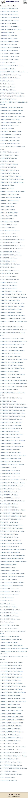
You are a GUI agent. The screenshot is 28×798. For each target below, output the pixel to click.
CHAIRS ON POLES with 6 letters (9, 152)
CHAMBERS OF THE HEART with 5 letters (12, 576)
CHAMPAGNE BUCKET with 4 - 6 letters (11, 671)
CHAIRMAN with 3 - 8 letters (8, 99)
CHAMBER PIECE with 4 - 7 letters (9, 534)
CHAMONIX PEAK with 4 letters (9, 613)
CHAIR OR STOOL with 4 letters (9, 26)
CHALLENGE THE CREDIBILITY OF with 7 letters (13, 359)
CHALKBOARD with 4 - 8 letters (9, 237)
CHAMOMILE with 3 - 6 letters (8, 607)
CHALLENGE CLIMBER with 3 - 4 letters (11, 312)
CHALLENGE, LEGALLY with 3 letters (10, 377)
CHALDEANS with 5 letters (7, 185)
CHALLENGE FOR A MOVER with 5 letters (12, 327)
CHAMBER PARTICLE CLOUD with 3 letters (12, 531)
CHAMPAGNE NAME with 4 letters (10, 735)
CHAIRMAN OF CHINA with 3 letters (10, 113)
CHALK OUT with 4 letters (7, 227)
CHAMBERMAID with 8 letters (8, 564)
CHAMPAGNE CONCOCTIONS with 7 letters (13, 692)
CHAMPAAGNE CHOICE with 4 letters (11, 639)
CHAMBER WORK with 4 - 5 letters (10, 552)
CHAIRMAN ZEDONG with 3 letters (10, 119)
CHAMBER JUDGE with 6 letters (9, 504)
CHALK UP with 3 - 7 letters (8, 234)
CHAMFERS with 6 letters (7, 601)
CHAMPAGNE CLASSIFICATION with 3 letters (13, 686)
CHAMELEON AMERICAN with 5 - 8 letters (12, 582)
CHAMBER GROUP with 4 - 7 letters (10, 477)
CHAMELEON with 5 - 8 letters (8, 579)
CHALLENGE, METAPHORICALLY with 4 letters (13, 380)
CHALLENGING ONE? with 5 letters (10, 437)
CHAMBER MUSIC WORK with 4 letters (11, 519)
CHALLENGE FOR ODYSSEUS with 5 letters (12, 350)
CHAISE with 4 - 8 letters (7, 161)
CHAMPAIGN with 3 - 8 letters (8, 771)
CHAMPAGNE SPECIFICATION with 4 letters (13, 747)
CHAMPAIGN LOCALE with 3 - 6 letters (11, 774)
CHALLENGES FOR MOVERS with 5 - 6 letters (12, 416)
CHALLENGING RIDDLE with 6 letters (10, 443)
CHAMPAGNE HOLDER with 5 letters (10, 728)
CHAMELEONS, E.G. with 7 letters (9, 595)
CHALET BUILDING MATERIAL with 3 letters (12, 191)
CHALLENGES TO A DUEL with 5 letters (11, 425)
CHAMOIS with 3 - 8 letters (7, 604)
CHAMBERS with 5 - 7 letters (8, 567)
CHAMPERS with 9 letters (7, 777)
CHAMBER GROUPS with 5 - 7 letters (10, 489)
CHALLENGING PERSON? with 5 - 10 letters (12, 440)
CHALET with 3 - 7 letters (7, 188)
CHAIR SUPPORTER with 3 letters (9, 56)
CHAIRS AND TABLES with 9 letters (10, 140)
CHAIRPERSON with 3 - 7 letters (9, 125)
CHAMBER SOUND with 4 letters (9, 546)
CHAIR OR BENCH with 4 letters (9, 14)
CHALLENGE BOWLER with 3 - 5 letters (11, 309)
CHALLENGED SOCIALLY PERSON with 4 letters (13, 383)
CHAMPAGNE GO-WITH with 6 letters (11, 725)
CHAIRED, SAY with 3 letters (8, 90)
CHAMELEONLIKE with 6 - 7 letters (10, 591)
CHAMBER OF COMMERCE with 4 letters (11, 525)
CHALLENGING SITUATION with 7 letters (12, 446)
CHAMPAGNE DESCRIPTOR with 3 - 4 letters (13, 698)
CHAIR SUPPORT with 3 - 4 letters (9, 53)
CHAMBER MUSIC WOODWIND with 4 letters (13, 516)
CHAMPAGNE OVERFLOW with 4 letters (11, 738)
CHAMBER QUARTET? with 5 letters (10, 540)
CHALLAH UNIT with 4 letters (8, 285)
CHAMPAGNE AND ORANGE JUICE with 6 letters (14, 648)
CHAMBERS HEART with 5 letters (9, 570)
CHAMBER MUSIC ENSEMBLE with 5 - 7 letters (13, 510)
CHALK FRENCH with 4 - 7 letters (9, 221)
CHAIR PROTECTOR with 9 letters (10, 47)
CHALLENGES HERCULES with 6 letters (11, 422)
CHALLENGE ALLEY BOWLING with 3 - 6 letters (13, 297)
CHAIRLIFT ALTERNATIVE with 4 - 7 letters (12, 93)
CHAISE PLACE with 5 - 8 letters (9, 164)
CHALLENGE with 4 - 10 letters (8, 288)
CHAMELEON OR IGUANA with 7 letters (11, 585)
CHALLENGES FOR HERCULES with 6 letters (12, 410)
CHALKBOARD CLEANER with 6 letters (11, 243)
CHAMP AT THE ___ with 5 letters (9, 625)
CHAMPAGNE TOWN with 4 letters (10, 759)
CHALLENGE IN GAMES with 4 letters (10, 356)
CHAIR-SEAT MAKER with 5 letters (10, 78)
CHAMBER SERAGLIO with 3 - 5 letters (11, 543)
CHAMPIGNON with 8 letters (8, 780)
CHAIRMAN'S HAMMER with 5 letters (10, 122)
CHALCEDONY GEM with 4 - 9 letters (10, 176)
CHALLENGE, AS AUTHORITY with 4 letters (12, 374)
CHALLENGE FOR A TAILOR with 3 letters (12, 338)
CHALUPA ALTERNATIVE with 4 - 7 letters (12, 464)
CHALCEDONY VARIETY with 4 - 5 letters (11, 182)
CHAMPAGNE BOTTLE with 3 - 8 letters (11, 662)
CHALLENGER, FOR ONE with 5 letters (11, 398)
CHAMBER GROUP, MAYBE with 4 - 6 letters (12, 483)
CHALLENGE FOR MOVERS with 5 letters (11, 347)
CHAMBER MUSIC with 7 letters (9, 507)
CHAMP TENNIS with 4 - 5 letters (9, 636)
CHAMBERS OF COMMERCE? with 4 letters (12, 573)
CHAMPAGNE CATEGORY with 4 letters (11, 677)
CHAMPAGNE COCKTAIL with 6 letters (11, 689)
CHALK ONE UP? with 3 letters (8, 224)
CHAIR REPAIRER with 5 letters (9, 50)
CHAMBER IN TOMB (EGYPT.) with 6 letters (12, 501)
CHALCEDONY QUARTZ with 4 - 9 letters (12, 179)
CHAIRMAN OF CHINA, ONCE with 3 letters (12, 116)
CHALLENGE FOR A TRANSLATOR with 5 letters (13, 341)
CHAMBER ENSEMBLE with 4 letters (10, 473)
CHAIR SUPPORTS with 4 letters (9, 59)
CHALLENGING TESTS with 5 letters (10, 452)
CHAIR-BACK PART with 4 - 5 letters (10, 75)
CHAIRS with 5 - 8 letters (7, 128)
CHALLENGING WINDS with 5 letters (10, 458)
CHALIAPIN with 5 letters (7, 206)
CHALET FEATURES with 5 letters (9, 194)
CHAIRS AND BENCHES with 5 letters (10, 134)
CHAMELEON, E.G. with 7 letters (9, 589)
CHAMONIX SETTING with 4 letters (10, 619)
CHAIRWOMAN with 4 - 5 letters (9, 155)
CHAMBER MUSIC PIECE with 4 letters (11, 513)
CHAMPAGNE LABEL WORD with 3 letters (12, 732)
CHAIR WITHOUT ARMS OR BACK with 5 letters (14, 72)
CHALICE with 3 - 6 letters (7, 209)
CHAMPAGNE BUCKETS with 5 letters (11, 674)
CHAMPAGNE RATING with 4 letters (10, 741)
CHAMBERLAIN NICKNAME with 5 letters (12, 558)
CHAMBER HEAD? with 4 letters (9, 495)
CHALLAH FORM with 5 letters (8, 282)
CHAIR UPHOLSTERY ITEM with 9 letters (11, 66)
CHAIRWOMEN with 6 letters (8, 158)
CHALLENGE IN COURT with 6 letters (10, 353)
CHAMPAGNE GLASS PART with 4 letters (11, 716)
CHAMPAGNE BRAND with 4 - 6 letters (11, 668)
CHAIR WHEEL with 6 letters (8, 69)
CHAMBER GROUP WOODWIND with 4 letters (13, 480)
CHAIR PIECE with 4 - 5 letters (8, 44)
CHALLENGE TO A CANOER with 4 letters (12, 362)
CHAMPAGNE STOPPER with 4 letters (11, 750)
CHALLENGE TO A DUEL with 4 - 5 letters (11, 365)
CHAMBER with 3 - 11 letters (8, 467)
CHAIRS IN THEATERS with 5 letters (10, 144)
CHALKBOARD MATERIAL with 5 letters (11, 249)
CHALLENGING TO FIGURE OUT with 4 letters (13, 455)
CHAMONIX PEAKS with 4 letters (9, 616)
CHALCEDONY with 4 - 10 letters (9, 173)
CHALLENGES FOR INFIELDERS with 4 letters (12, 413)
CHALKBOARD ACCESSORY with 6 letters (12, 240)
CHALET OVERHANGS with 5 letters (10, 197)
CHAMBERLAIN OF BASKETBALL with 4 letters (13, 561)
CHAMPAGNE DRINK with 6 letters (10, 704)
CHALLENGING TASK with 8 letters (10, 449)
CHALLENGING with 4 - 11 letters (9, 431)
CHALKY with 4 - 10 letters (7, 267)
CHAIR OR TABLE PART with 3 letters (10, 29)
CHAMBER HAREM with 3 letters (9, 492)
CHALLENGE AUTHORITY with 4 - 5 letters (12, 303)
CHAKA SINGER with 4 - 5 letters (9, 170)
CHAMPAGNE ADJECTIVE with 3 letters (11, 645)
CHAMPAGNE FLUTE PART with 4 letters (11, 710)
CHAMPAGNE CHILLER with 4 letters (10, 680)
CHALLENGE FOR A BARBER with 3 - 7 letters (13, 318)
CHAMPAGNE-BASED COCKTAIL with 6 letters (13, 768)
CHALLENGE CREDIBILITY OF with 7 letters (12, 315)
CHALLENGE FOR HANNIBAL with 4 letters (12, 344)
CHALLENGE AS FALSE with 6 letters (10, 300)
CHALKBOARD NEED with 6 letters (10, 252)
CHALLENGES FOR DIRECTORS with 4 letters (13, 404)
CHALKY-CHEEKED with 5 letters (9, 279)
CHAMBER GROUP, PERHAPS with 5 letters (12, 486)
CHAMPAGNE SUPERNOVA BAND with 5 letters (13, 753)
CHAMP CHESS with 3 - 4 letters (9, 628)
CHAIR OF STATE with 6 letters (9, 8)
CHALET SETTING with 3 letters (9, 200)
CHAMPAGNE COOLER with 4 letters (10, 695)
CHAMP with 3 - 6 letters (7, 622)
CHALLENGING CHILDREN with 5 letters (11, 434)
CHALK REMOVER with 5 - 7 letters (10, 231)
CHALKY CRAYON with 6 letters (9, 270)
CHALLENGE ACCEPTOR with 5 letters (11, 291)
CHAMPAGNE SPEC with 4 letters (9, 744)
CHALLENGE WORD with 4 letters (9, 371)
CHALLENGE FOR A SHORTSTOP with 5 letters (13, 330)
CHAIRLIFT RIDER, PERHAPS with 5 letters (12, 96)
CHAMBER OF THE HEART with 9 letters (11, 528)
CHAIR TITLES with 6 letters (8, 63)
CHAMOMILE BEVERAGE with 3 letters (11, 610)
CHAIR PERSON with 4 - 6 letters (9, 41)
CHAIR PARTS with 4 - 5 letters (9, 38)
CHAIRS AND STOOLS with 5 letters (10, 137)
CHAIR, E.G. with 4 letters (7, 81)
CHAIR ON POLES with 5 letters (9, 11)
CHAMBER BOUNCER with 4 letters (10, 470)
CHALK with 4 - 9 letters (7, 218)
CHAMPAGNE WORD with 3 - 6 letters (11, 765)
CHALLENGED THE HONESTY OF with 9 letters (13, 386)
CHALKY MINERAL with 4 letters (9, 273)
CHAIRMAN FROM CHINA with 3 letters (11, 110)
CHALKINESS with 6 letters (7, 261)
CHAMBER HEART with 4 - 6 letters (10, 498)
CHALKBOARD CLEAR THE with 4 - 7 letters (12, 246)
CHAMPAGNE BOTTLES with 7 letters (11, 665)
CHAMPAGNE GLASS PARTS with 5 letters (12, 719)
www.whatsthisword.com (14, 796)
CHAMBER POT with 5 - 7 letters (9, 537)
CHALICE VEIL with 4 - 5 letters (8, 215)
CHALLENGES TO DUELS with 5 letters (11, 428)
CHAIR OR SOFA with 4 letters (8, 23)
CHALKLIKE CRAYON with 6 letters (10, 264)
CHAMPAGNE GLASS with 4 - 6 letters (11, 713)
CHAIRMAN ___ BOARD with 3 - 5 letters (11, 107)
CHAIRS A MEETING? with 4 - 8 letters (11, 131)
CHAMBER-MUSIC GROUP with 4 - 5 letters (12, 555)
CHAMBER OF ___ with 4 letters (9, 522)
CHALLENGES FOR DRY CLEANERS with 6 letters (14, 407)
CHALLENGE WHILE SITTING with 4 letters (12, 368)
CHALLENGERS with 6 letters (8, 401)
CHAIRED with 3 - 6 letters (7, 87)
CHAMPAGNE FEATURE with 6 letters (11, 707)
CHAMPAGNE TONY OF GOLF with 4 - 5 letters (13, 756)
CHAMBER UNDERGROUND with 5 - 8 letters (13, 549)
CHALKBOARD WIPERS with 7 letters (10, 255)
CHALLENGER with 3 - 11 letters (9, 389)
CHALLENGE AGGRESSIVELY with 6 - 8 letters (13, 294)
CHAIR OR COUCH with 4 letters (9, 17)
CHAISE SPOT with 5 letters (8, 167)
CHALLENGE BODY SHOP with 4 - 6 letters (12, 306)
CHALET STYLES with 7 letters (8, 203)
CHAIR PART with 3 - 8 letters (8, 35)
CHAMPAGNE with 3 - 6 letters (8, 642)
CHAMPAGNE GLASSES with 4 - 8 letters (11, 722)
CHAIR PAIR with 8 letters (7, 32)
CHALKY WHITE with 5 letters (8, 276)
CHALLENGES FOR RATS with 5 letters (11, 419)
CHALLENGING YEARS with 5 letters (10, 461)
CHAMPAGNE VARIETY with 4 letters (10, 762)
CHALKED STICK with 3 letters (8, 258)
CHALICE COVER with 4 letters (9, 212)
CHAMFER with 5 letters (7, 598)
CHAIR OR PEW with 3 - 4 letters (9, 20)
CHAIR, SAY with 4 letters (7, 84)
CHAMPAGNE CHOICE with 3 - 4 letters (11, 683)
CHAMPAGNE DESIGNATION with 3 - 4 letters (13, 701)
